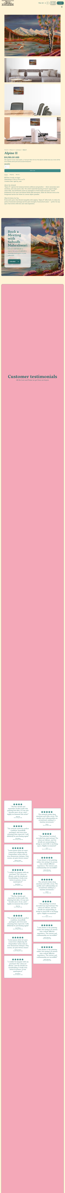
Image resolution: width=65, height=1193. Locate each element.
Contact (60, 3)
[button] (42, 3)
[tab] (6, 174)
